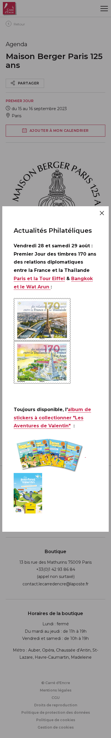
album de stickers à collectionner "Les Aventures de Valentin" (52, 418)
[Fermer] (102, 213)
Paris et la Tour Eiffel (39, 278)
